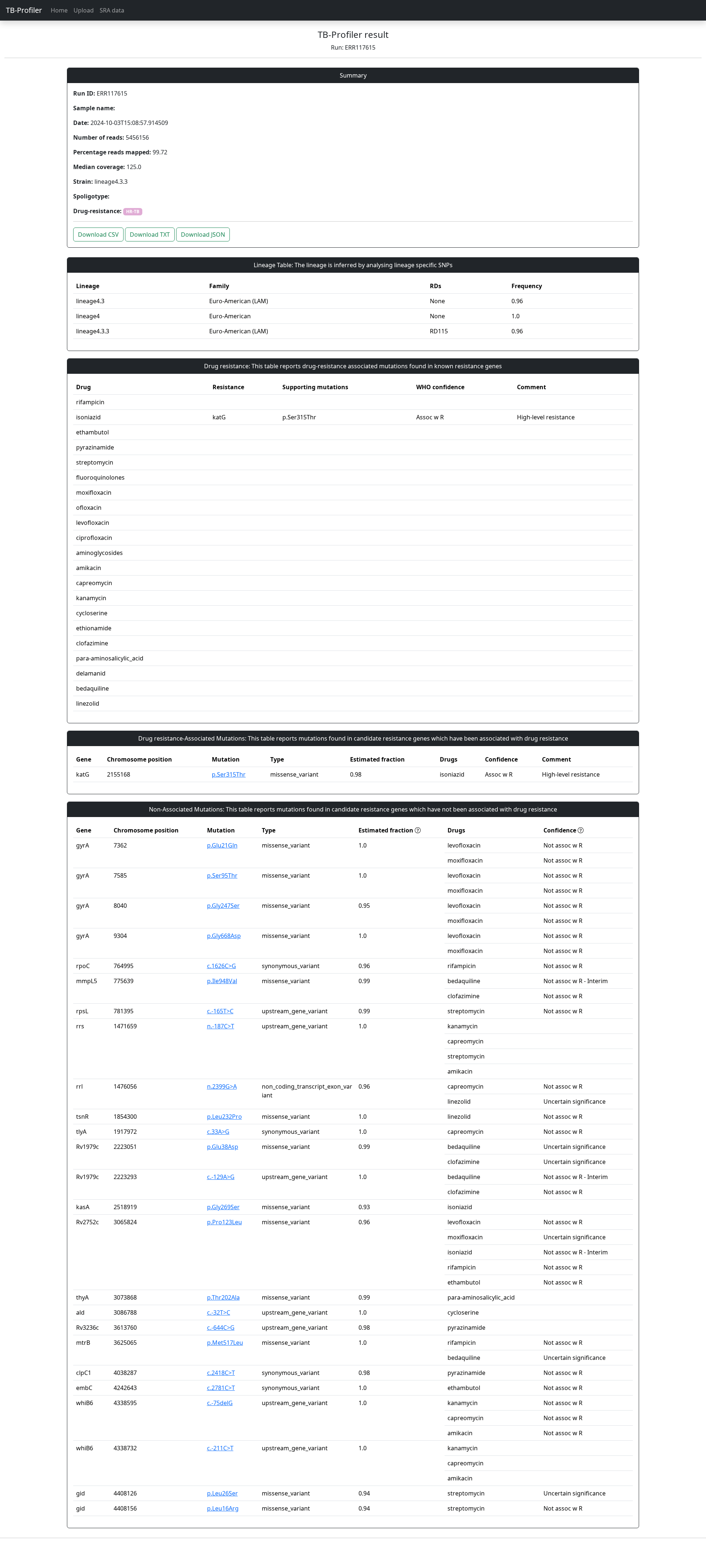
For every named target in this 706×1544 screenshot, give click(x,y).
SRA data (112, 10)
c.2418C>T (221, 1373)
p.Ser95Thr (222, 875)
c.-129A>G (221, 1177)
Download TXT (150, 234)
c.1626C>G (221, 966)
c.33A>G (218, 1132)
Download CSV (98, 234)
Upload (84, 10)
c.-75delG (220, 1403)
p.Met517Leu (225, 1343)
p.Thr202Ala (223, 1297)
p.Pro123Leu (224, 1222)
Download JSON (203, 234)
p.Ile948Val (222, 981)
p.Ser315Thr (229, 774)
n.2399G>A (222, 1086)
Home (59, 10)
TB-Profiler (24, 10)
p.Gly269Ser (223, 1207)
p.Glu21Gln (222, 845)
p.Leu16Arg (223, 1508)
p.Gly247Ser (223, 906)
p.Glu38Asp (222, 1147)
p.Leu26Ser (222, 1493)
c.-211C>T (220, 1448)
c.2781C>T (221, 1388)
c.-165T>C (220, 1011)
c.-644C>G (221, 1327)
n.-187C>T (220, 1026)
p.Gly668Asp (224, 936)
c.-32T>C (218, 1312)
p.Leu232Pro (224, 1117)
